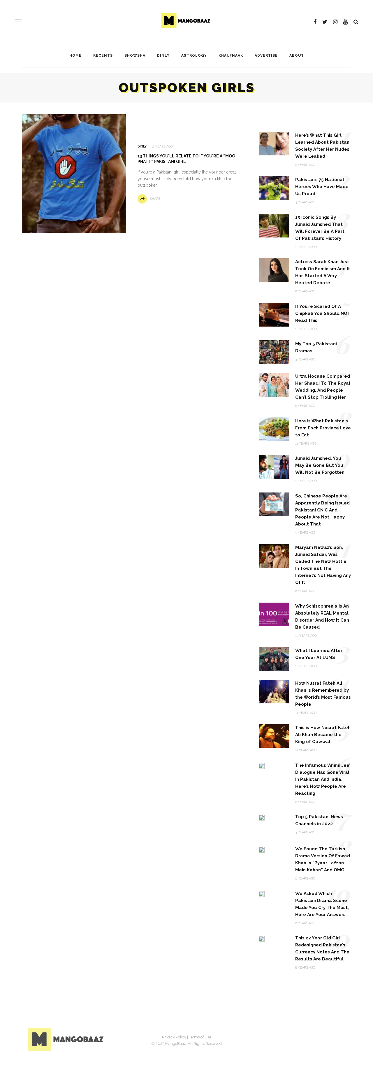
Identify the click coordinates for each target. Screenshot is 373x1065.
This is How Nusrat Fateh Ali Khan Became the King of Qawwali (323, 734)
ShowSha (134, 55)
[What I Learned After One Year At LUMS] (274, 658)
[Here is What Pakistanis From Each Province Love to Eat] (274, 429)
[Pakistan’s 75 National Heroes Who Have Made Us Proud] (274, 187)
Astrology (194, 55)
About (296, 55)
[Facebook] (315, 22)
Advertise (266, 55)
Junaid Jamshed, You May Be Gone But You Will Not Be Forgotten (319, 465)
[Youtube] (345, 22)
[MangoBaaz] (66, 1039)
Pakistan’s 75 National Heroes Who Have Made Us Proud (322, 186)
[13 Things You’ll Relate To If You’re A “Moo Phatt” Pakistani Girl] (74, 173)
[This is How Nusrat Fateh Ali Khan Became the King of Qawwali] (274, 735)
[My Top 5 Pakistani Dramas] (274, 352)
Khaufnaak (231, 55)
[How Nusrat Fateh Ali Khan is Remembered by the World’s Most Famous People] (274, 691)
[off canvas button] (18, 21)
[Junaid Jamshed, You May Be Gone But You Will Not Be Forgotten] (274, 466)
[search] (356, 22)
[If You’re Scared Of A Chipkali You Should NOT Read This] (274, 314)
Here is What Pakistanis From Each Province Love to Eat (323, 428)
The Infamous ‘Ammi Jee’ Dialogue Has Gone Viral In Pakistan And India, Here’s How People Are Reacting (322, 779)
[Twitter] (324, 22)
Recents (103, 55)
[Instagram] (335, 22)
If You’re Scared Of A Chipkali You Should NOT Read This (323, 313)
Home (75, 55)
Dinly (163, 55)
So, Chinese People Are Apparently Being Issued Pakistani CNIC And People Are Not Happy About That (322, 510)
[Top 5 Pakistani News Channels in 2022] (262, 817)
